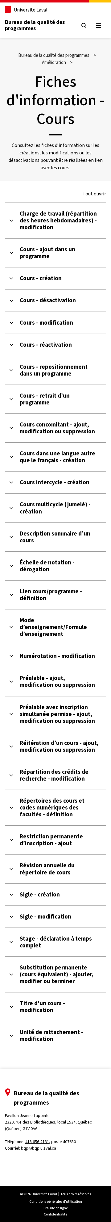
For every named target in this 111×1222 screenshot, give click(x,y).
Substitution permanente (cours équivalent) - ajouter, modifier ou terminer (56, 974)
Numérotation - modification (57, 656)
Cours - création (41, 278)
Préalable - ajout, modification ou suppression (57, 681)
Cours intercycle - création (54, 482)
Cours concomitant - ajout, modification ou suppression (57, 428)
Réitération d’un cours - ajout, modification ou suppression (59, 746)
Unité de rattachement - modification (51, 1035)
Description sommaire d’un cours (55, 537)
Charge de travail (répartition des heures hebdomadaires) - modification (58, 220)
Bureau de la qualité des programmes (35, 25)
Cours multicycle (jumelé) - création (55, 508)
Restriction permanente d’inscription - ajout (51, 840)
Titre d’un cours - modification (42, 1007)
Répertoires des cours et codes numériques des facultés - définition (52, 807)
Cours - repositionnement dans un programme (54, 370)
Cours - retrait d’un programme (45, 399)
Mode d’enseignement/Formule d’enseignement (53, 627)
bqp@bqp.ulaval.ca (38, 1148)
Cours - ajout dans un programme (47, 253)
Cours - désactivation (48, 300)
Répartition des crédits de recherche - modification (54, 775)
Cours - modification (46, 322)
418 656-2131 (37, 1142)
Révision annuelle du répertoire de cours (47, 869)
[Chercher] (83, 25)
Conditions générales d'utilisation (55, 1201)
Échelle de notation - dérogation (47, 566)
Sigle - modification (45, 916)
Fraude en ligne (55, 1208)
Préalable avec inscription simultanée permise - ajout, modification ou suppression (57, 714)
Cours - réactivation (46, 344)
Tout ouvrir (94, 194)
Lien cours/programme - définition (51, 595)
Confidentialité (55, 1214)
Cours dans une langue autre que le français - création (57, 457)
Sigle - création (40, 894)
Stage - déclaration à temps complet (56, 942)
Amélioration (54, 62)
